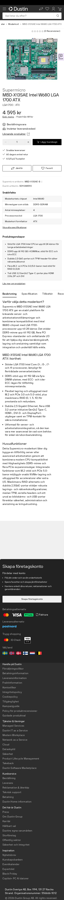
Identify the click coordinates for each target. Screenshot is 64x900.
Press (5, 812)
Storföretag (9, 835)
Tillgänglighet (10, 701)
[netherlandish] (32, 654)
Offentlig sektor (11, 840)
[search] (57, 16)
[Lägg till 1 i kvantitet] (28, 142)
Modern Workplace (13, 735)
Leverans (7, 783)
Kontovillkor (9, 687)
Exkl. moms (8, 117)
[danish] (18, 654)
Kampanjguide (10, 706)
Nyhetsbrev (9, 855)
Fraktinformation (12, 682)
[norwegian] (11, 654)
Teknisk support (11, 792)
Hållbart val (9, 826)
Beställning (9, 778)
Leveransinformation (14, 678)
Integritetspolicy (12, 692)
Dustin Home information (17, 801)
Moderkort (13, 24)
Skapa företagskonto (32, 599)
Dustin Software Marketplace (19, 768)
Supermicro (13, 90)
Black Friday (9, 873)
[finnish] (25, 654)
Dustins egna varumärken (17, 830)
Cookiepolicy (10, 696)
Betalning (8, 797)
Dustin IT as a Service (15, 730)
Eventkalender (11, 864)
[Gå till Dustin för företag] (19, 9)
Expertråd (8, 869)
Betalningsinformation (15, 673)
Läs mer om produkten (13, 283)
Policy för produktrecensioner (19, 710)
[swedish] (4, 654)
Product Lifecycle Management (20, 758)
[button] (41, 9)
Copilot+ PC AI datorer (15, 878)
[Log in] (53, 9)
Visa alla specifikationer (14, 227)
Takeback (8, 763)
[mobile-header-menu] (4, 9)
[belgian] (39, 654)
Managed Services (13, 725)
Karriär (6, 821)
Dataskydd (8, 749)
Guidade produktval (14, 715)
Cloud (5, 744)
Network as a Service (14, 739)
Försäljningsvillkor (13, 668)
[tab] (10, 293)
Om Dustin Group (12, 816)
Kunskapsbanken (12, 859)
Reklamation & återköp (15, 787)
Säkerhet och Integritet (16, 844)
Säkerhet (7, 754)
